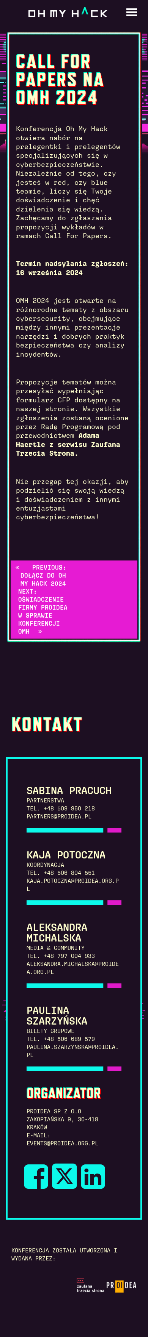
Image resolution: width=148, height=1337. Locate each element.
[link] (41, 1184)
